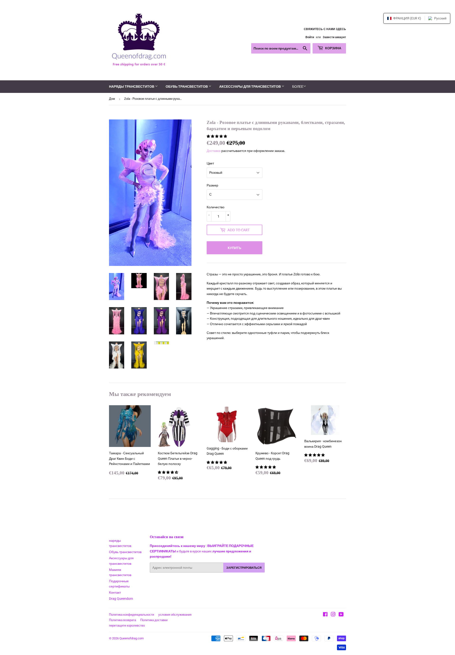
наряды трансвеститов (132, 86)
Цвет (210, 163)
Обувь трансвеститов (187, 86)
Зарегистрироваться (244, 567)
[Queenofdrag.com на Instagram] (333, 615)
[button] (217, 136)
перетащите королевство (127, 625)
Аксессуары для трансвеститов (250, 86)
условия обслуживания (174, 614)
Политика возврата (122, 620)
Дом (112, 98)
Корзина (332, 48)
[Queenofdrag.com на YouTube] (341, 615)
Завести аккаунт (334, 37)
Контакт (115, 592)
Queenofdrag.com (131, 638)
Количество (215, 207)
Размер (212, 185)
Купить (234, 248)
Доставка (214, 151)
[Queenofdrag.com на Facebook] (325, 615)
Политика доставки (154, 620)
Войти (309, 37)
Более (297, 86)
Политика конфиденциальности (131, 614)
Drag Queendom (121, 598)
